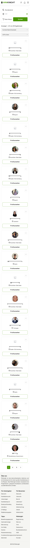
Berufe (18, 499)
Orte (17, 524)
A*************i (15, 411)
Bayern (16, 72)
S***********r (15, 219)
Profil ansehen (15, 55)
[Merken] (26, 41)
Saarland (16, 221)
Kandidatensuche (5, 496)
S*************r (15, 133)
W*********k (15, 283)
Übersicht (3, 494)
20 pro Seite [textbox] (5, 34)
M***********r (15, 69)
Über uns (18, 522)
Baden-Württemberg (16, 93)
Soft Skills (3, 527)
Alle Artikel (4, 537)
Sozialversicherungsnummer (8, 535)
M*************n (15, 48)
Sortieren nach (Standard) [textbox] (9, 30)
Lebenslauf (19, 501)
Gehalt (18, 509)
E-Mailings (4, 509)
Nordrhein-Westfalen (15, 50)
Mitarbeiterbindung (6, 532)
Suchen (20, 19)
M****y (15, 453)
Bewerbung (19, 504)
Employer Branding (6, 504)
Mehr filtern (8, 19)
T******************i (15, 304)
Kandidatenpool (5, 501)
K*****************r (15, 368)
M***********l (15, 91)
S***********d (15, 325)
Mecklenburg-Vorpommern (16, 456)
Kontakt (18, 537)
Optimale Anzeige (5, 522)
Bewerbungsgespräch (7, 519)
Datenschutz (19, 527)
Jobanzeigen (4, 499)
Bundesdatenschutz (21, 530)
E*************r (15, 389)
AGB (17, 532)
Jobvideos (4, 507)
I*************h (15, 347)
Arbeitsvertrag (20, 507)
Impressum (19, 535)
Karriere (3, 530)
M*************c (15, 176)
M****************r (15, 261)
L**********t (15, 197)
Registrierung (19, 519)
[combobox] (15, 10)
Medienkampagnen (6, 512)
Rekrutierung (4, 524)
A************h (15, 112)
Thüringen (15, 328)
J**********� (15, 432)
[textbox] (14, 10)
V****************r (15, 240)
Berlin (15, 264)
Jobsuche (18, 496)
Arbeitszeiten (19, 512)
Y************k (15, 155)
